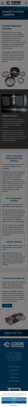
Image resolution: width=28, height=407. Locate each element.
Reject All (14, 401)
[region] (14, 399)
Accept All (14, 398)
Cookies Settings (14, 405)
